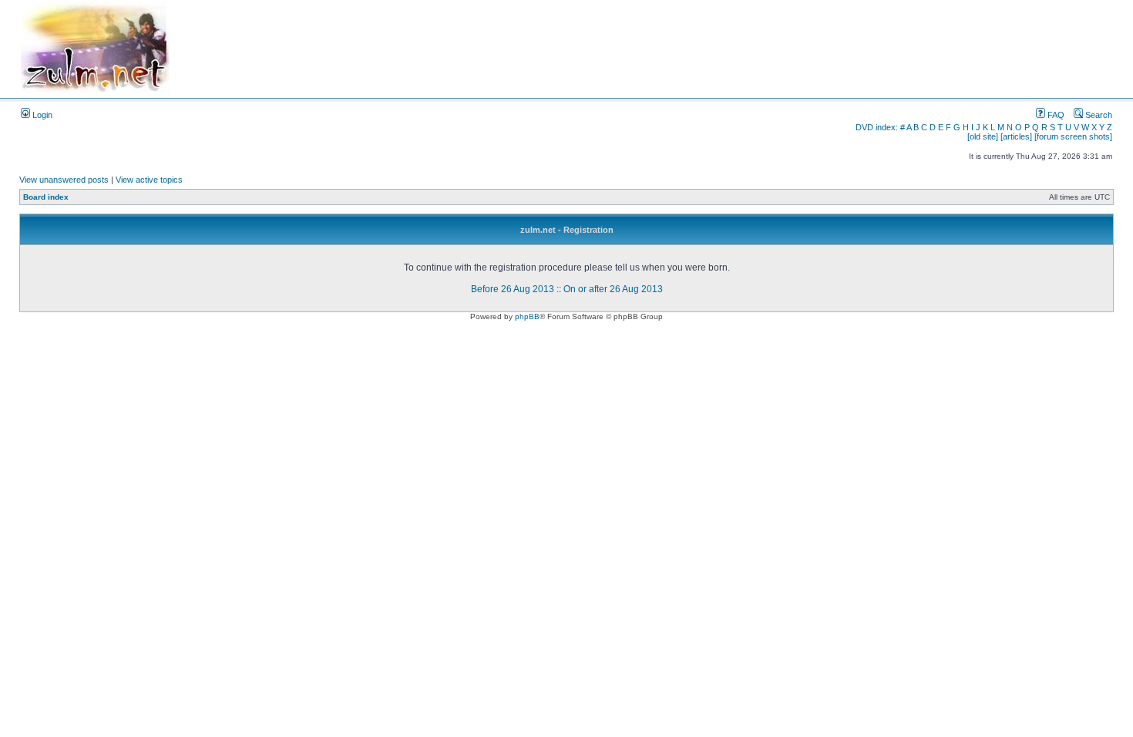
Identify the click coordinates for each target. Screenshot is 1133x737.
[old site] (982, 136)
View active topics (149, 179)
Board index (46, 197)
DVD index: (877, 127)
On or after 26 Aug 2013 (613, 289)
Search (1097, 114)
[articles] (1016, 136)
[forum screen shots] (1073, 136)
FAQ (1054, 114)
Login (41, 114)
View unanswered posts (64, 179)
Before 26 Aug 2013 (512, 289)
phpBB (527, 316)
